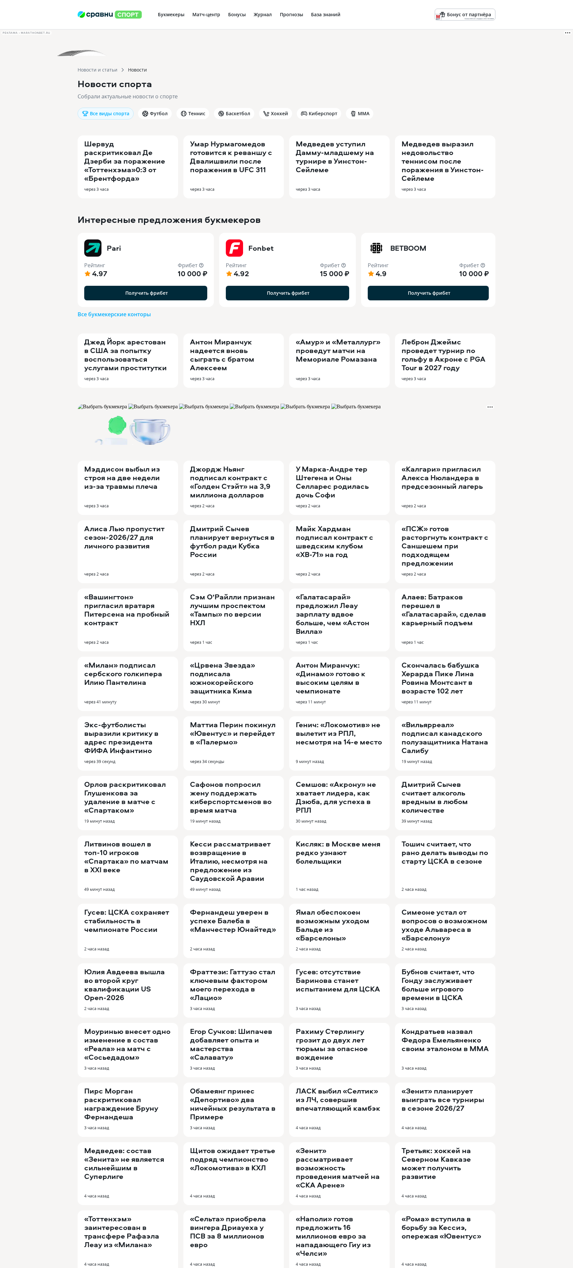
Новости (137, 70)
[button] (146, 270)
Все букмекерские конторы (114, 314)
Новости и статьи (97, 70)
